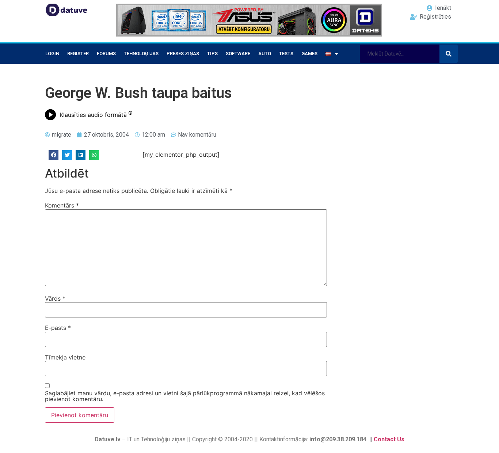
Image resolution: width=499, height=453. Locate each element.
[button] (53, 155)
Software (238, 53)
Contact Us (389, 439)
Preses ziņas (183, 53)
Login (52, 53)
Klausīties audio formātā (93, 114)
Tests (286, 53)
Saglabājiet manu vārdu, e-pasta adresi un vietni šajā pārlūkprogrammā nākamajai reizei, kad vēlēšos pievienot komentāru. (185, 396)
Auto (264, 53)
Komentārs (62, 205)
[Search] (448, 54)
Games (309, 53)
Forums (106, 53)
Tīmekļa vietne (65, 357)
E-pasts (58, 328)
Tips (212, 53)
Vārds (55, 298)
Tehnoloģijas (141, 53)
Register (78, 53)
